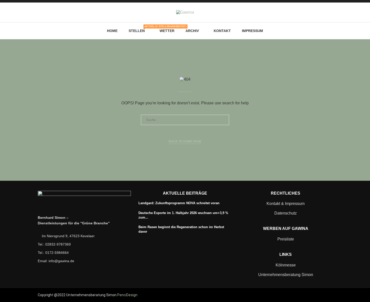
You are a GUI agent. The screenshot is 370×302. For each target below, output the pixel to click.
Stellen (139, 29)
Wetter (167, 31)
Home (112, 31)
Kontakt (222, 31)
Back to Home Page (185, 141)
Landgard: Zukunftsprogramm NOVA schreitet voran (178, 203)
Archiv (192, 31)
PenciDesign (127, 295)
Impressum (252, 31)
